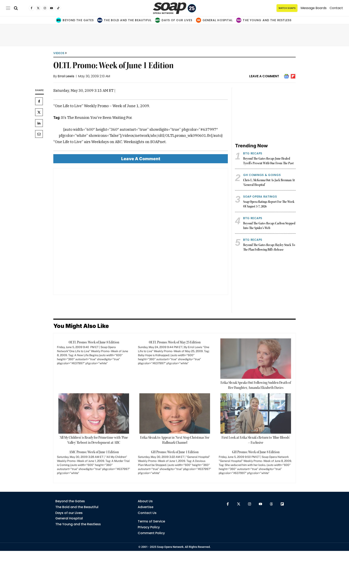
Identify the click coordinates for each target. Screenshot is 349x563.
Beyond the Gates (78, 20)
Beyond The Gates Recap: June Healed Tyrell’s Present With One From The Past (268, 161)
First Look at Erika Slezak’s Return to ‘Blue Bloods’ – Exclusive (256, 440)
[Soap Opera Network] (174, 8)
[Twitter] (39, 112)
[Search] (16, 8)
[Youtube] (260, 504)
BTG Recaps (252, 153)
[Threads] (271, 504)
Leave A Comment (264, 76)
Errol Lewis (66, 76)
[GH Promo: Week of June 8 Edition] (255, 464)
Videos (58, 53)
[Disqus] (140, 233)
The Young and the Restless (267, 20)
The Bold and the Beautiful (127, 20)
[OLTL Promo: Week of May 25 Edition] (174, 354)
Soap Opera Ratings (260, 197)
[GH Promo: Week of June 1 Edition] (174, 464)
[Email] (39, 134)
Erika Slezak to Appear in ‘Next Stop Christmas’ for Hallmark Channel (174, 440)
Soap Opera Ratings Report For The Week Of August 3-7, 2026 (268, 204)
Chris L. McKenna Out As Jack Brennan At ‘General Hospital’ (269, 183)
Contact (336, 8)
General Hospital (218, 20)
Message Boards (314, 8)
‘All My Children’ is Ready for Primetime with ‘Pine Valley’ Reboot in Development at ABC (94, 440)
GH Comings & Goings (262, 175)
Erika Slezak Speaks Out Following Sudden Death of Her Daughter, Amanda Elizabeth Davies (256, 385)
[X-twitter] (238, 504)
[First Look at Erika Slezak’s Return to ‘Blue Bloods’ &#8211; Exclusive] (255, 413)
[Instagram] (249, 504)
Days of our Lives (177, 20)
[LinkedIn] (39, 123)
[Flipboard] (282, 504)
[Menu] (8, 8)
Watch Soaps (287, 8)
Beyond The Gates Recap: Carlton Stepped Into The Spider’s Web (269, 226)
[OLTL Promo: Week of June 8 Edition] (93, 354)
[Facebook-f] (228, 504)
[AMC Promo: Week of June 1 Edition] (93, 464)
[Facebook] (39, 101)
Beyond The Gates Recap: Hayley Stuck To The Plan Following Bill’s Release (269, 247)
